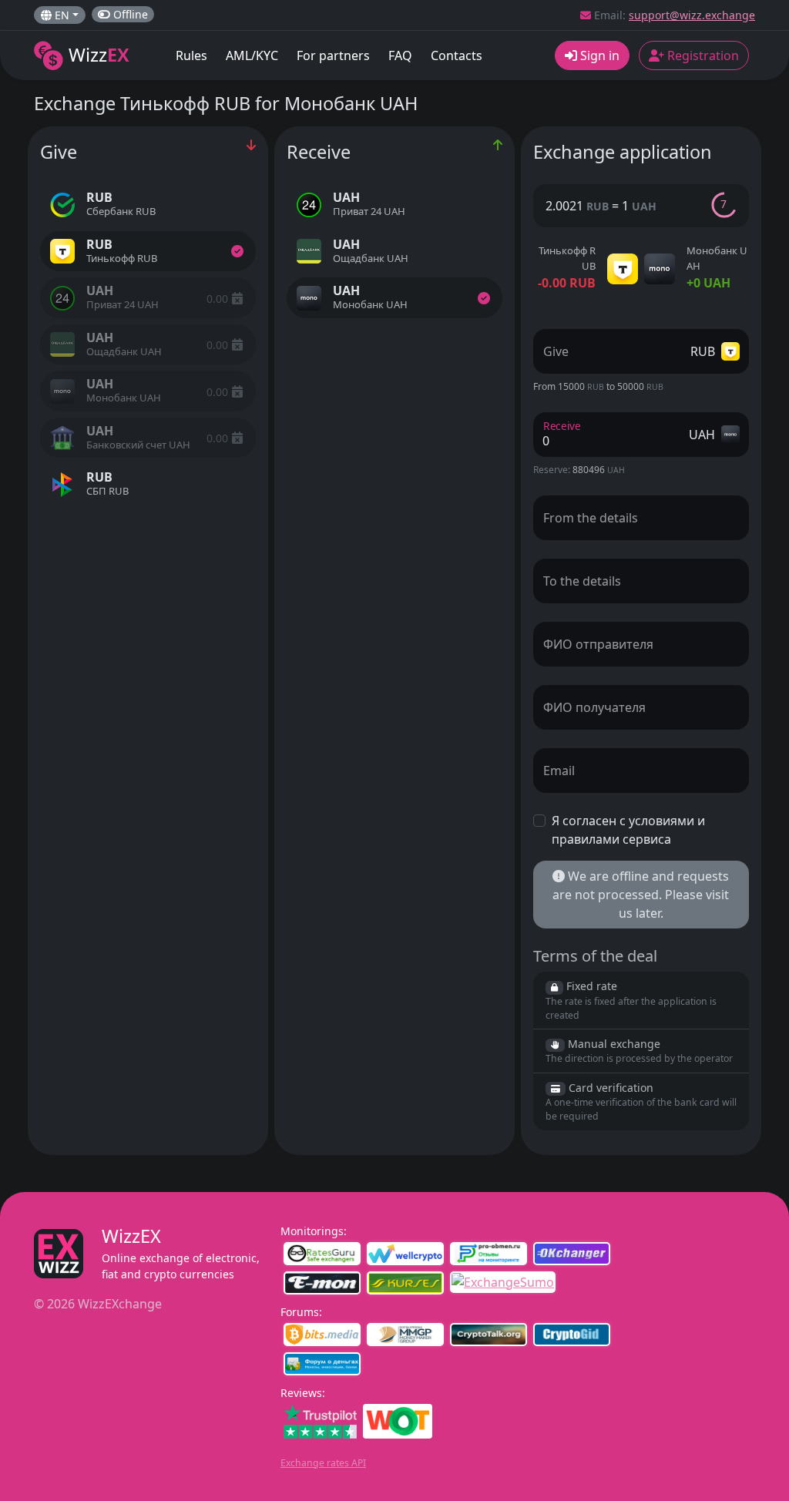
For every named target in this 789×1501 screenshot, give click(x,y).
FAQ (400, 55)
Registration (701, 55)
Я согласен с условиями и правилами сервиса (628, 830)
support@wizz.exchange (692, 15)
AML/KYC (252, 55)
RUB (705, 351)
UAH (705, 434)
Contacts (456, 55)
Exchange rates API (323, 1462)
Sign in (598, 55)
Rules (191, 55)
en (60, 15)
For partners (333, 55)
